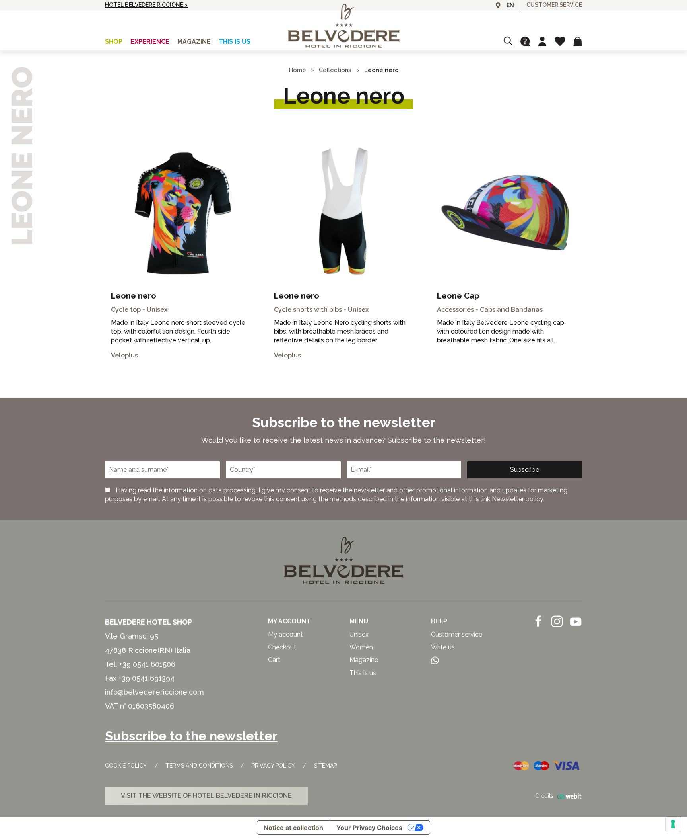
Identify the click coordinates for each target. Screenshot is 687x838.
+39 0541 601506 (147, 664)
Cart (274, 660)
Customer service (456, 634)
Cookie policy (126, 765)
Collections (335, 70)
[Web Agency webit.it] (567, 796)
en (510, 5)
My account (285, 634)
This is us (234, 41)
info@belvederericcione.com (154, 692)
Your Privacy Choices (369, 828)
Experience (149, 41)
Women (361, 647)
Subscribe (524, 469)
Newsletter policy (517, 499)
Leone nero (133, 296)
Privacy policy (273, 765)
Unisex (359, 634)
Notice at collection (293, 828)
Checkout (282, 647)
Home (297, 70)
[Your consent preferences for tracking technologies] (673, 824)
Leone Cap (458, 296)
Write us (443, 647)
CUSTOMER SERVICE (554, 5)
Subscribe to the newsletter (191, 736)
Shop (113, 41)
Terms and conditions (199, 765)
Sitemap (325, 765)
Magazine (194, 41)
